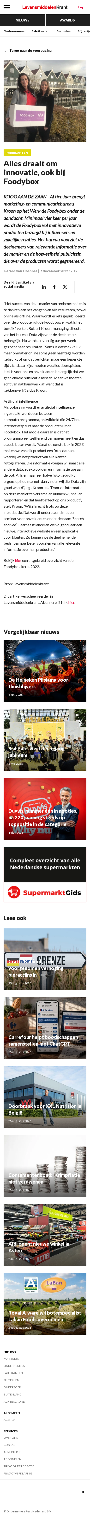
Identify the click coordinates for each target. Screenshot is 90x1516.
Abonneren (12, 1459)
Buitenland (12, 1394)
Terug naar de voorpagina (30, 50)
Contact (10, 1445)
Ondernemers (14, 31)
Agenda (9, 1419)
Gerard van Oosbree (20, 271)
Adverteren (13, 1452)
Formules (64, 31)
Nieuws (23, 20)
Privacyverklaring (18, 1473)
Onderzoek (12, 1387)
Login (82, 7)
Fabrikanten (40, 31)
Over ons (11, 1437)
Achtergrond (14, 1401)
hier (18, 560)
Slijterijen (11, 1380)
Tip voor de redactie (19, 1466)
